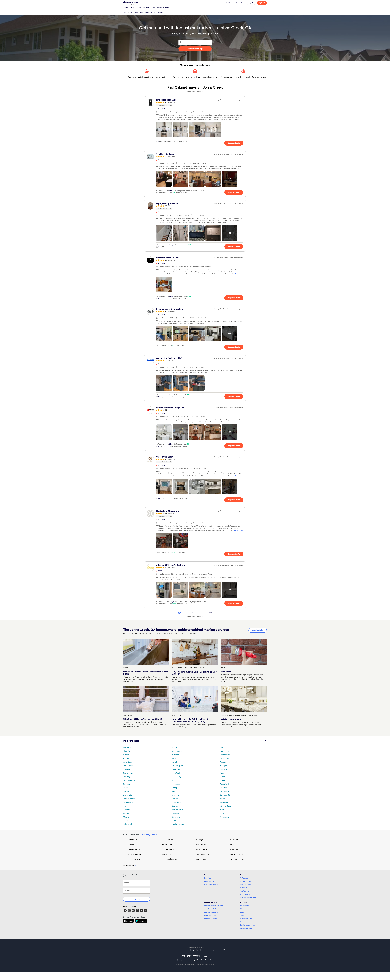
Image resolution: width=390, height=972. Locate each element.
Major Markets (131, 740)
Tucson (126, 755)
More (153, 7)
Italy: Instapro (195, 950)
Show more (239, 274)
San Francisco (129, 780)
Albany (174, 788)
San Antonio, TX (236, 854)
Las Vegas (176, 784)
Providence (225, 762)
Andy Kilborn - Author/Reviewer (233, 715)
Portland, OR (167, 854)
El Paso (223, 780)
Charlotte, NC (168, 840)
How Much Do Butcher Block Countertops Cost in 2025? (194, 673)
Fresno (126, 758)
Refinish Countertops (231, 719)
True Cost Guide (245, 881)
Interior (126, 7)
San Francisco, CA (169, 859)
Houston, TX (167, 844)
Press (242, 915)
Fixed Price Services (211, 884)
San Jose (126, 784)
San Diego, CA (134, 859)
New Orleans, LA (203, 849)
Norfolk (223, 799)
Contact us (244, 922)
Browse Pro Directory (211, 881)
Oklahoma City (178, 824)
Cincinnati (176, 813)
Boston (174, 758)
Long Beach (128, 762)
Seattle (223, 810)
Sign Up (262, 3)
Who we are (244, 909)
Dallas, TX (234, 840)
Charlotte (176, 799)
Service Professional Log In (213, 906)
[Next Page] (217, 613)
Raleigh (175, 806)
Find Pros (207, 878)
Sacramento (128, 773)
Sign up (137, 899)
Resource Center (246, 884)
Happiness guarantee (247, 925)
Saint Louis (176, 780)
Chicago (126, 821)
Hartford (126, 791)
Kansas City (176, 777)
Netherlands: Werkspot (208, 950)
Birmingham (128, 747)
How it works (244, 906)
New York (175, 791)
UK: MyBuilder (222, 950)
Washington (128, 795)
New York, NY (235, 849)
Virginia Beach (226, 806)
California (189, 955)
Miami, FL (234, 844)
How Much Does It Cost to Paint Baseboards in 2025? (145, 672)
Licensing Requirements (248, 897)
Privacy (183, 955)
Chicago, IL (200, 840)
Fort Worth (224, 784)
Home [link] (125, 13)
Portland (223, 747)
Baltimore (176, 755)
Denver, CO (133, 844)
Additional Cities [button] (128, 865)
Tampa (126, 813)
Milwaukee (224, 817)
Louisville (175, 747)
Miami (125, 806)
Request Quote (234, 143)
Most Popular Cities (131, 835)
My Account (244, 878)
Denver (126, 788)
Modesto (127, 769)
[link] (195, 102)
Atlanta (126, 817)
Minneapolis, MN (168, 849)
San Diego (127, 777)
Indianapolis (128, 824)
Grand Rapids (177, 766)
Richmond (224, 802)
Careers (242, 912)
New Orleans (177, 751)
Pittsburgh (224, 758)
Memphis (224, 766)
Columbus (176, 821)
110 (210, 613)
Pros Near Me (244, 891)
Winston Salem (178, 810)
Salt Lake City (225, 795)
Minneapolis (176, 769)
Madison (223, 813)
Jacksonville (128, 802)
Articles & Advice (163, 7)
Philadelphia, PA (134, 854)
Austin (222, 773)
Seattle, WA (201, 859)
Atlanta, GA (132, 840)
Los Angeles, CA (203, 844)
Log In (250, 3)
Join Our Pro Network (211, 909)
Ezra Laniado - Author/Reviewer (185, 668)
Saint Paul (176, 773)
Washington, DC (237, 859)
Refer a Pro (244, 888)
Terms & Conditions (207, 960)
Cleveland (176, 817)
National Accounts (210, 919)
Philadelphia (225, 755)
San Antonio (225, 791)
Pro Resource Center (211, 912)
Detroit (174, 762)
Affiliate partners (246, 928)
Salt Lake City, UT (203, 854)
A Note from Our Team (247, 894)
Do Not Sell (196, 955)
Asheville (175, 795)
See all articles (258, 630)
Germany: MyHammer (182, 950)
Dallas (222, 777)
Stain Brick (226, 671)
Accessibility (205, 956)
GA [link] (131, 13)
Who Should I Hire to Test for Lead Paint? (142, 719)
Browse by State (148, 835)
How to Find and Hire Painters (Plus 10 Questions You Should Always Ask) (190, 720)
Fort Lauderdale (130, 799)
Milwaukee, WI (134, 849)
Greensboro (177, 802)
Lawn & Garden (144, 7)
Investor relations (246, 919)
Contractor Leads (210, 915)
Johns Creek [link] (138, 13)
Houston (223, 788)
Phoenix (126, 751)
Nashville (223, 769)
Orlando (126, 810)
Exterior (133, 7)
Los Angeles (128, 766)
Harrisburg (224, 751)
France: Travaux (169, 950)
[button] (164, 129)
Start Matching (195, 48)
